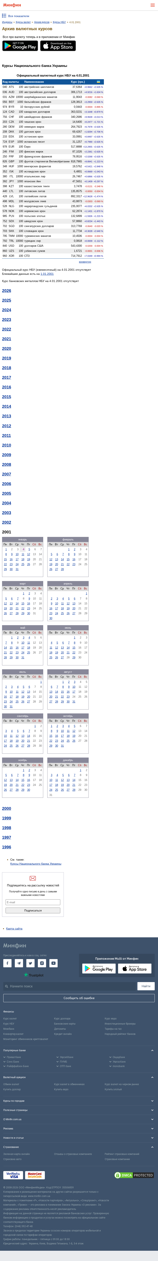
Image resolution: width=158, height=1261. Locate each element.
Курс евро (110, 1018)
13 (56, 559)
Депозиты (60, 1028)
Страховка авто (12, 1159)
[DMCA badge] (134, 1176)
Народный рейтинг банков (120, 1034)
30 (11, 569)
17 (17, 559)
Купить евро (61, 1089)
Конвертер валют (13, 1034)
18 (22, 559)
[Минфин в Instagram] (42, 963)
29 (5, 569)
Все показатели (18, 16)
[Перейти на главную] (12, 5)
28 (62, 569)
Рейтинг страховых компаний (122, 1154)
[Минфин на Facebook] (7, 963)
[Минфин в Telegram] (19, 963)
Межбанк (8, 1028)
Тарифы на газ (113, 1028)
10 (17, 554)
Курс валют (10, 1018)
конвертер (85, 261)
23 (11, 564)
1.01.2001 (47, 273)
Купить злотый (113, 1089)
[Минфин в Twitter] (30, 963)
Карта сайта (14, 928)
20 (56, 564)
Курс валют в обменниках (69, 1084)
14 (62, 559)
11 (23, 554)
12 (28, 554)
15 (5, 559)
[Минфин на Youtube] (53, 963)
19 (28, 559)
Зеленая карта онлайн (16, 1154)
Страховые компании (117, 1159)
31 (17, 569)
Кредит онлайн (63, 1034)
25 (22, 564)
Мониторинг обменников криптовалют (25, 1039)
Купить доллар (12, 1089)
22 (5, 564)
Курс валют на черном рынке (122, 1084)
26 (28, 564)
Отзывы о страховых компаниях (73, 1154)
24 (17, 564)
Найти (146, 986)
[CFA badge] (56, 1176)
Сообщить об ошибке (79, 998)
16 (11, 559)
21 (62, 564)
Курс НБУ (8, 1023)
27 (56, 569)
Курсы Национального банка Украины (35, 863)
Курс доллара (62, 1018)
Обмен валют (11, 1084)
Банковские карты (65, 1023)
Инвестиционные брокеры (120, 1023)
